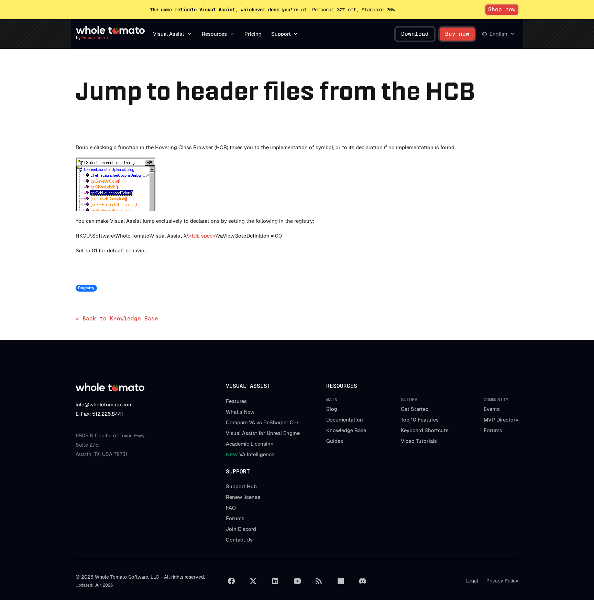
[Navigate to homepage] (110, 30)
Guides (334, 441)
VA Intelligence (250, 454)
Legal (472, 581)
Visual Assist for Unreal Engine (263, 433)
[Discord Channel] (362, 581)
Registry (86, 287)
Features (236, 401)
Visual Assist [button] (168, 34)
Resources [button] (214, 34)
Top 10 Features (420, 419)
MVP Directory (501, 419)
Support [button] (281, 34)
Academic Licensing (250, 443)
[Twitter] (253, 581)
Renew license (243, 497)
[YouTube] (297, 581)
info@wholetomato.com (104, 404)
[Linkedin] (275, 581)
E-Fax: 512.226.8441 (99, 414)
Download (415, 33)
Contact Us (239, 539)
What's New (240, 411)
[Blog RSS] (319, 581)
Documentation (344, 419)
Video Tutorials (419, 441)
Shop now (502, 9)
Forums (493, 430)
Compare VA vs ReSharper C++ (262, 422)
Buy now (457, 33)
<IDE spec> (202, 235)
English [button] (498, 34)
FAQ (231, 507)
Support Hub (241, 486)
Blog (331, 409)
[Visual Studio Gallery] (340, 581)
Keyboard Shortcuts (425, 430)
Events (492, 409)
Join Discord (241, 529)
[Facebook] (231, 581)
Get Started (415, 409)
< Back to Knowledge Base (117, 318)
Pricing (253, 34)
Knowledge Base (346, 430)
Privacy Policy (502, 581)
